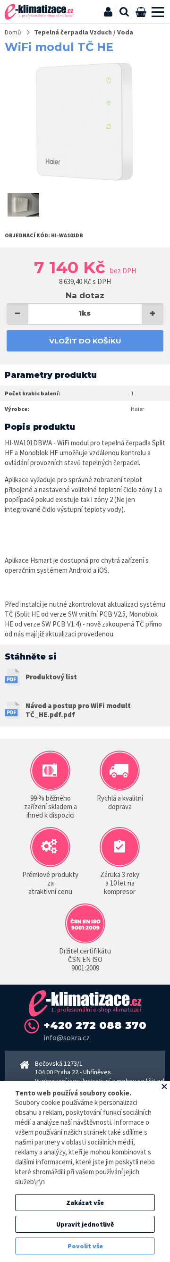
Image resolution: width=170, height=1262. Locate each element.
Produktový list (51, 676)
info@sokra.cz (66, 1037)
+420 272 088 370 (94, 1025)
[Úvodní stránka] (39, 12)
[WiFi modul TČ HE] (85, 121)
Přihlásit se (108, 12)
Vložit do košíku (85, 340)
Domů (13, 32)
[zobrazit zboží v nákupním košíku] (140, 12)
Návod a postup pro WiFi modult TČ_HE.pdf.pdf (78, 710)
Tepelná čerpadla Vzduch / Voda (83, 32)
